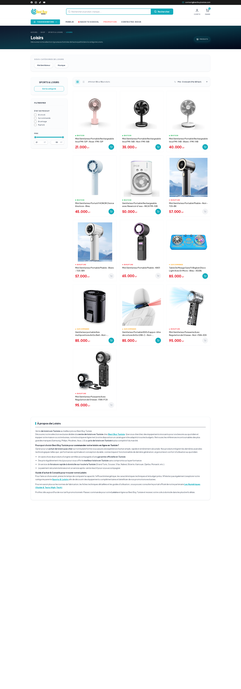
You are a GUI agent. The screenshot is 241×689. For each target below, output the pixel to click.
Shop (43, 32)
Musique (61, 65)
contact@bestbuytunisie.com (197, 2)
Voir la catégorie (49, 89)
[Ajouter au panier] (111, 147)
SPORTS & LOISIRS (55, 32)
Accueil (34, 32)
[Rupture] (205, 211)
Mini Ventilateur (43, 65)
